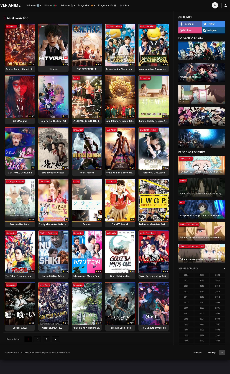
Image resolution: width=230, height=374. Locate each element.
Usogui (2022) (20, 328)
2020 (186, 286)
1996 (186, 330)
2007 (202, 308)
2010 (202, 302)
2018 (217, 286)
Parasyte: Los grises (120, 328)
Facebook (189, 24)
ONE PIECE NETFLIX (87, 69)
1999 (186, 324)
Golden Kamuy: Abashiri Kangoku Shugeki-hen (29, 69)
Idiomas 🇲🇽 (50, 5)
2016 (202, 291)
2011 (186, 302)
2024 (217, 275)
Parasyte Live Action (20, 224)
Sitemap (212, 352)
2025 (202, 275)
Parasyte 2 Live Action (154, 172)
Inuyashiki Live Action (53, 276)
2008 (186, 308)
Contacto (197, 352)
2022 (202, 280)
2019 (202, 286)
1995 (202, 330)
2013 (202, 297)
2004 (202, 313)
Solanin (87, 224)
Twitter (211, 24)
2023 (186, 280)
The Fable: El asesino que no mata (22, 276)
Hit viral (53, 69)
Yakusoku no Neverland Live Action (90, 328)
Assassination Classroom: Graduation (125, 69)
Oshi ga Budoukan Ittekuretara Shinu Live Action (63, 224)
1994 (217, 330)
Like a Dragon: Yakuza (53, 172)
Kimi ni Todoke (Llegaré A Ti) (154, 121)
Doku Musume (20, 121)
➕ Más (123, 5)
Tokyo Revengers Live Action (154, 276)
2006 (217, 308)
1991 (217, 335)
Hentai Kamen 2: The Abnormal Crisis (125, 172)
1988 (217, 341)
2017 (186, 291)
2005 (186, 313)
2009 (217, 302)
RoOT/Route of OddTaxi (154, 328)
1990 (186, 341)
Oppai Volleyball (120, 224)
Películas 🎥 (67, 5)
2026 (186, 275)
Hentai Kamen (87, 172)
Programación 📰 (107, 5)
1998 (202, 324)
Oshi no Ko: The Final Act (53, 121)
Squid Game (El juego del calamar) (124, 121)
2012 (217, 297)
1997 (217, 324)
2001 (202, 319)
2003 (217, 313)
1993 (186, 335)
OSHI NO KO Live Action (20, 172)
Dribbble (187, 30)
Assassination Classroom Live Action (158, 69)
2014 (186, 297)
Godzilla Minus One (120, 276)
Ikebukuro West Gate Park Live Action (158, 224)
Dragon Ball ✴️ (85, 5)
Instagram (212, 30)
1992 (202, 335)
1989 (202, 341)
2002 (186, 319)
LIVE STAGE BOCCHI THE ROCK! (88, 121)
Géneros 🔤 (33, 5)
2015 (217, 291)
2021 (217, 280)
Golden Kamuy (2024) (53, 328)
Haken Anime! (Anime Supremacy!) (90, 276)
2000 (217, 319)
